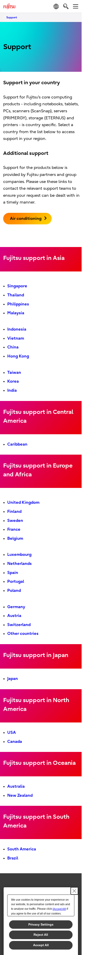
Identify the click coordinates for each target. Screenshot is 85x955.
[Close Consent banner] (74, 891)
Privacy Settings (40, 924)
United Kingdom (23, 502)
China (13, 347)
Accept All (41, 945)
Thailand (15, 295)
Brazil (12, 858)
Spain (12, 572)
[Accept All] (59, 909)
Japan (12, 678)
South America (21, 849)
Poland (14, 590)
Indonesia (16, 329)
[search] (65, 6)
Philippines (18, 304)
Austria (14, 615)
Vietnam (15, 338)
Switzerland (19, 624)
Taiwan (14, 372)
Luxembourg (19, 554)
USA (11, 732)
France (13, 529)
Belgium (15, 538)
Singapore (17, 286)
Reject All (41, 934)
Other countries (23, 633)
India (12, 390)
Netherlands (19, 563)
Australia (16, 786)
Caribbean (17, 444)
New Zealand (20, 795)
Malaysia (15, 313)
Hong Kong (18, 356)
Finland (14, 511)
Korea (13, 381)
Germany (16, 607)
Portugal (15, 581)
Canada (14, 741)
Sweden (15, 520)
